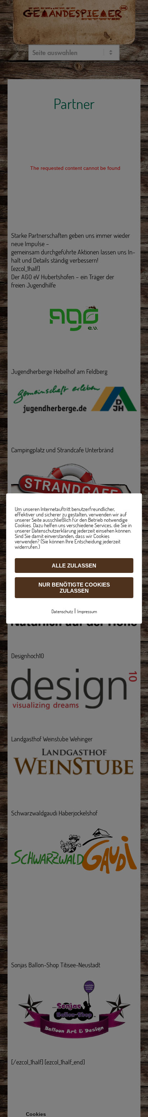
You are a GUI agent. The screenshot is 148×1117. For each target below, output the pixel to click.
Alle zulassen (74, 565)
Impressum (87, 611)
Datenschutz (62, 611)
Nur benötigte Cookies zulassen (74, 588)
